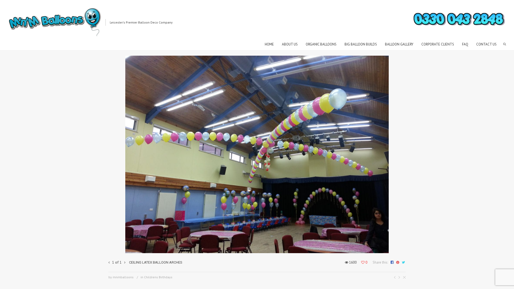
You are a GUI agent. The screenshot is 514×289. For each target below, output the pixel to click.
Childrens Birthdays (158, 277)
